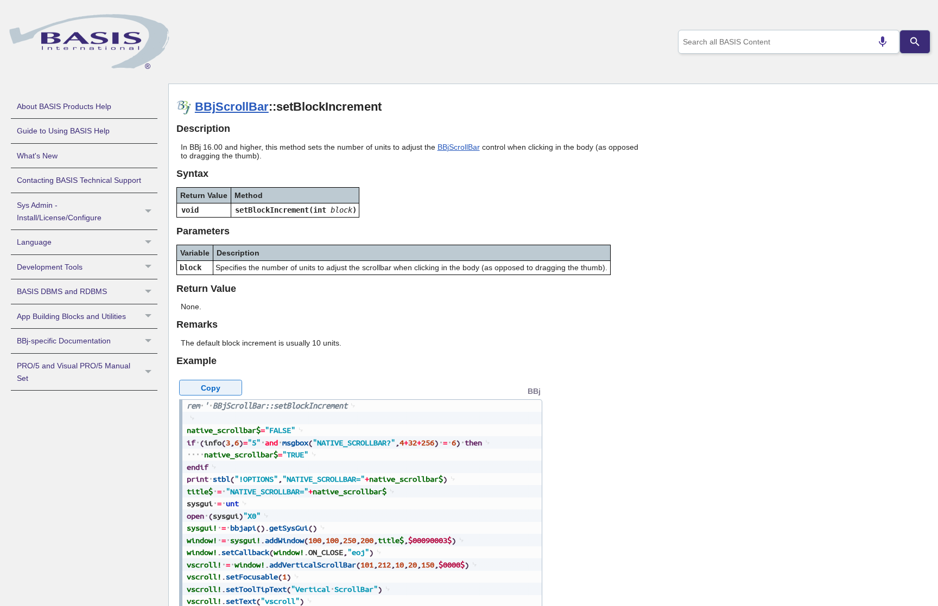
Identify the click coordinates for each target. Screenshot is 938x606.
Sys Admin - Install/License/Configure (59, 211)
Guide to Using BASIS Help (63, 130)
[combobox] (788, 42)
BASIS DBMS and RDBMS (62, 291)
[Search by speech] (882, 42)
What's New (37, 155)
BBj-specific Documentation (64, 340)
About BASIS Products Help (64, 106)
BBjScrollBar (232, 106)
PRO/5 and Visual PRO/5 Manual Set (73, 371)
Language (34, 242)
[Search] (914, 42)
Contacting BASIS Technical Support (79, 180)
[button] (149, 211)
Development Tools (50, 267)
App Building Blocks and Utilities (71, 316)
